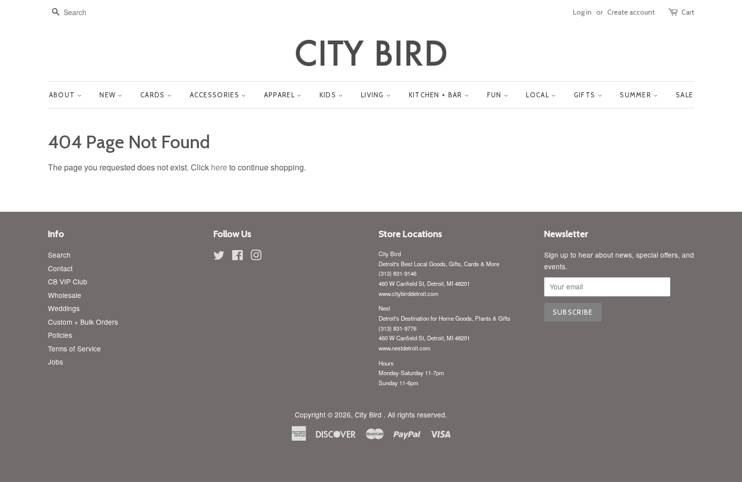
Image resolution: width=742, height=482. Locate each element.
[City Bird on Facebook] (237, 257)
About (63, 95)
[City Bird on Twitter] (219, 257)
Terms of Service (74, 348)
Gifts (586, 95)
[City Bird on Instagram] (255, 257)
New (108, 95)
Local (538, 95)
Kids (329, 95)
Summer (636, 95)
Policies (60, 335)
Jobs (55, 361)
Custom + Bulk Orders (83, 322)
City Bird (369, 414)
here (219, 167)
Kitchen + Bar (436, 95)
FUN (495, 95)
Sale (684, 95)
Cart (687, 12)
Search (59, 255)
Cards (153, 95)
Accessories (216, 95)
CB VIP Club (67, 281)
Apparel (280, 95)
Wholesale (64, 295)
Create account (631, 12)
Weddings (64, 308)
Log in (582, 12)
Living (373, 95)
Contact (60, 268)
